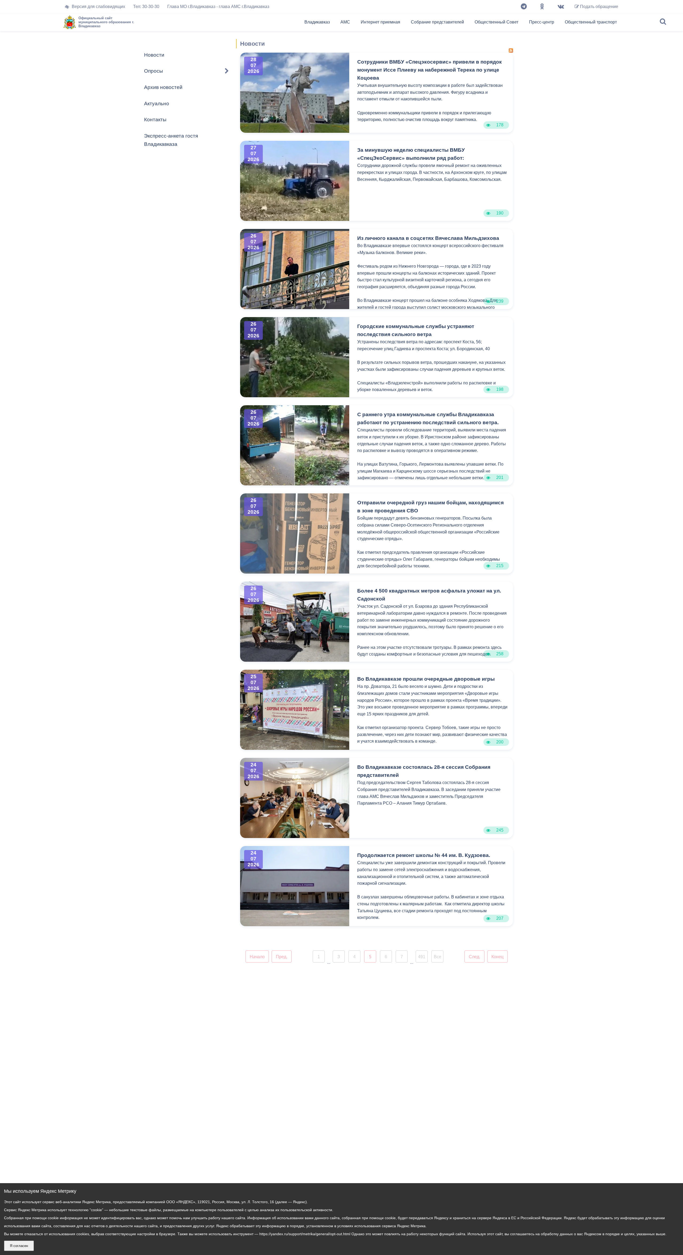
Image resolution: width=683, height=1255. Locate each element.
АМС (345, 22)
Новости (154, 55)
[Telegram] (523, 6)
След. (474, 956)
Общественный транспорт (591, 22)
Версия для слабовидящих (98, 6)
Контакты (155, 119)
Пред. (281, 956)
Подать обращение (598, 6)
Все (437, 956)
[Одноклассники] (542, 6)
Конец (497, 956)
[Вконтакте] (561, 6)
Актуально (156, 103)
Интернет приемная (380, 22)
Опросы (153, 71)
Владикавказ (317, 22)
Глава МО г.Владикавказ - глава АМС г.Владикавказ (218, 6)
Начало (257, 956)
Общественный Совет (496, 22)
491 (421, 956)
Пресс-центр (541, 22)
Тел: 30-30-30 (146, 6)
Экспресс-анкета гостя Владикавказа (171, 140)
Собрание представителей (437, 22)
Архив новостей (163, 87)
